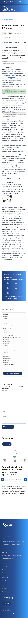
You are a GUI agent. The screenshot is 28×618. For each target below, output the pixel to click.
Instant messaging (8, 325)
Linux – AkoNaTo (7, 335)
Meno (4, 411)
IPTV (5, 330)
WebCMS (6, 360)
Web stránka (5, 422)
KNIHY (5, 334)
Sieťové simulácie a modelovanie (11, 350)
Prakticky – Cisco (7, 346)
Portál (5, 345)
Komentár (4, 390)
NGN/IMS (6, 341)
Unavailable (11, 77)
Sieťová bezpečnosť (8, 349)
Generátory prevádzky (8, 320)
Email (4, 416)
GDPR (8, 614)
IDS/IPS (5, 323)
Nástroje (4, 33)
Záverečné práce (7, 368)
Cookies (13, 614)
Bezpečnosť (12, 19)
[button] (2, 479)
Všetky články (6, 444)
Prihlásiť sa (6, 603)
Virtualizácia (6, 356)
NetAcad (6, 339)
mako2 (20, 479)
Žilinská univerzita (6, 1)
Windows (6, 362)
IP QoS (5, 327)
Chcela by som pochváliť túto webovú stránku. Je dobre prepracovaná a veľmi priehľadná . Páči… (12, 557)
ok (6, 552)
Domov (3, 19)
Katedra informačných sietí (15, 3)
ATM (5, 316)
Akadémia (4, 588)
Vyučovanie (6, 358)
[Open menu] (25, 8)
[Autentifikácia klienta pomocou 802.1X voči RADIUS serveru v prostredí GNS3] (14, 457)
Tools (5, 354)
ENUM (5, 318)
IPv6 (5, 332)
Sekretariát (5, 591)
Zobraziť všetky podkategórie (13, 373)
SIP (5, 352)
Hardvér (5, 321)
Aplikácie (6, 314)
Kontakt (4, 614)
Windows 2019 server (8, 364)
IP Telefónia (6, 328)
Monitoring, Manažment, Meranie (11, 337)
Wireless (6, 366)
